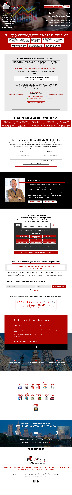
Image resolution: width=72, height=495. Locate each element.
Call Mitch (53, 6)
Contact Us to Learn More (36, 163)
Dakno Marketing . (41, 488)
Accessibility (51, 485)
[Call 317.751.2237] (56, 434)
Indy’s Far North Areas (49, 236)
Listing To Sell (6, 13)
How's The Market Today (9, 19)
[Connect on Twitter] (43, 449)
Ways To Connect (7, 27)
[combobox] (20, 286)
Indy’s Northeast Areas (36, 242)
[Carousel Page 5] (15, 347)
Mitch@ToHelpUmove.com (36, 436)
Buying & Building (7, 15)
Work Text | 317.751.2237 (15, 436)
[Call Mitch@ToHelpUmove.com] (36, 434)
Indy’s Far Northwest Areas (35, 239)
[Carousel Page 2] (9, 347)
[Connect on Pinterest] (37, 449)
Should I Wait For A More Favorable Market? (54, 62)
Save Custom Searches (8, 21)
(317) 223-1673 (56, 474)
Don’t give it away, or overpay (35, 442)
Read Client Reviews (8, 23)
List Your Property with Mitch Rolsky (22, 160)
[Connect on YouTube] (29, 449)
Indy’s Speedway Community (49, 242)
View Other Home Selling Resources (22, 155)
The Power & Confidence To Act (35, 439)
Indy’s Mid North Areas (22, 242)
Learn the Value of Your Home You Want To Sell (23, 158)
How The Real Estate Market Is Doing (58, 22)
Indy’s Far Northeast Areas (22, 239)
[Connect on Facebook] (40, 449)
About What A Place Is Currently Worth (57, 20)
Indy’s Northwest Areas (49, 239)
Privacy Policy (46, 485)
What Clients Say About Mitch (60, 25)
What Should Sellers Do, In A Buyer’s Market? (18, 62)
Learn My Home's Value (58, 286)
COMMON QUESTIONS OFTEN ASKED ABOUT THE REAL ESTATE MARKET (53, 46)
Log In (67, 6)
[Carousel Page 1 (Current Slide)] (8, 347)
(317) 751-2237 (41, 474)
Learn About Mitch (7, 25)
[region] (36, 333)
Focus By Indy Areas (7, 17)
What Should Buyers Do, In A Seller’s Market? (30, 62)
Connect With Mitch (34, 202)
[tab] (36, 74)
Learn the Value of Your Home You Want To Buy (49, 158)
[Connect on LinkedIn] (35, 449)
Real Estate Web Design (31, 488)
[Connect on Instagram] (32, 449)
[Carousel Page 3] (11, 347)
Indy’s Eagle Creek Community (36, 237)
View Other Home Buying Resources (49, 155)
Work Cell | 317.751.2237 (56, 436)
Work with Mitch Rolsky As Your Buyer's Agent (49, 160)
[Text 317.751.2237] (15, 434)
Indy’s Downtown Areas (22, 236)
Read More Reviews (58, 347)
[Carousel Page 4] (13, 347)
